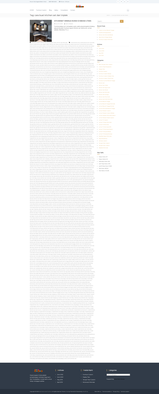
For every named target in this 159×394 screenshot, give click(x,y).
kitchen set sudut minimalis (48, 273)
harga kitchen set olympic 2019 (70, 158)
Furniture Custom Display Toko (106, 76)
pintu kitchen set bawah (57, 339)
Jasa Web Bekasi (119, 379)
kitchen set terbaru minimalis (72, 275)
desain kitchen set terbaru (47, 105)
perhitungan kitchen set (52, 337)
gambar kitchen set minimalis (52, 122)
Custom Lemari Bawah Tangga (106, 30)
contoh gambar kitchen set (72, 77)
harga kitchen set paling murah (86, 158)
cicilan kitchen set (90, 75)
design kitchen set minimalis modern (67, 106)
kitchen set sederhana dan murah (60, 270)
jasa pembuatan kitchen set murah (49, 183)
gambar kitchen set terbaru (66, 125)
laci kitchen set (57, 285)
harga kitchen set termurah (83, 162)
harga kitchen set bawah (36, 143)
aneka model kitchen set (36, 44)
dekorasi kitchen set (44, 96)
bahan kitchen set (34, 49)
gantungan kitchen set (57, 131)
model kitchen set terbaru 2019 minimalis (82, 325)
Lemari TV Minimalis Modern (106, 129)
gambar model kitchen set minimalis (58, 129)
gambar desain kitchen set (61, 113)
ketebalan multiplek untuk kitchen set (44, 190)
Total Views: (102, 168)
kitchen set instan (85, 224)
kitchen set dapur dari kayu (85, 211)
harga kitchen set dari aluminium (71, 146)
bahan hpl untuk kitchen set (58, 47)
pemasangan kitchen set (42, 336)
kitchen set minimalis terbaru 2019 (53, 256)
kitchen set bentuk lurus (36, 205)
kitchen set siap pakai (65, 271)
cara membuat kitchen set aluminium (58, 68)
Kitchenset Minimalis (89, 382)
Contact (72, 10)
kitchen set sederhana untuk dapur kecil (49, 271)
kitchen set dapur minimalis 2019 (82, 214)
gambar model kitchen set (88, 127)
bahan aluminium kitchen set (63, 44)
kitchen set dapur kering (77, 212)
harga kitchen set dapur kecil (63, 145)
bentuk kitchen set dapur (68, 56)
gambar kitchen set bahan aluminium (64, 117)
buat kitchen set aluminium (70, 63)
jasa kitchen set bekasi (55, 179)
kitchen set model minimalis (86, 257)
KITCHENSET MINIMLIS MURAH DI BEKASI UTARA (72, 21)
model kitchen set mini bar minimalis (82, 320)
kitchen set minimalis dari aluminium (74, 245)
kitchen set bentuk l (70, 204)
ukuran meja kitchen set (75, 351)
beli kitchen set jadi (47, 56)
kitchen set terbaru (34, 275)
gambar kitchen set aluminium (66, 115)
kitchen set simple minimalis (88, 271)
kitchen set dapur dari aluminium (69, 211)
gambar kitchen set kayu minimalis (66, 120)
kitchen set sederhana (46, 270)
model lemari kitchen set (83, 327)
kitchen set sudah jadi (35, 273)
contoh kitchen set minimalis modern (78, 84)
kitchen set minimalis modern (79, 252)
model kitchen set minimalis (37, 322)
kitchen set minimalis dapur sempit (55, 245)
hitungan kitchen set (37, 176)
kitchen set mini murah (82, 242)
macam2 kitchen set (35, 297)
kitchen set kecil (70, 230)
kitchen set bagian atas (52, 198)
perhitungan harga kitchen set (37, 337)
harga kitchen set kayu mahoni (68, 150)
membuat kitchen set (37, 301)
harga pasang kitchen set (74, 167)
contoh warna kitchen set (42, 91)
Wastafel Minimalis (103, 147)
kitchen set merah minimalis (69, 238)
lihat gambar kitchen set (79, 292)
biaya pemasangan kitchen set (78, 61)
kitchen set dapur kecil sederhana (62, 212)
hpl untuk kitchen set (48, 176)
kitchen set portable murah (36, 266)
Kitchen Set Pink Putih (104, 96)
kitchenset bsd (48, 283)
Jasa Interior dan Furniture (45, 391)
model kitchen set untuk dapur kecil (39, 327)
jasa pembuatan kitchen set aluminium (58, 181)
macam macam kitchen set (79, 294)
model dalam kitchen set (36, 306)
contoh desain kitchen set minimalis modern (54, 77)
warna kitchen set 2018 (37, 356)
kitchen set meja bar (72, 237)
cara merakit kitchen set (83, 73)
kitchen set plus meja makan (59, 264)
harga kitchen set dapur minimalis (79, 145)
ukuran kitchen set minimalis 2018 (80, 349)
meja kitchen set (40, 299)
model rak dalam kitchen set (64, 330)
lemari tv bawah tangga (54, 292)
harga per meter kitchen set (87, 171)
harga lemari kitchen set (50, 164)
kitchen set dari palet (45, 219)
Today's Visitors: (102, 159)
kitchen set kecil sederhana (48, 231)
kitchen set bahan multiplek (55, 200)
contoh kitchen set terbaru (47, 87)
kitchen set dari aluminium (73, 216)
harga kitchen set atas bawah (57, 141)
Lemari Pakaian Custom (105, 110)
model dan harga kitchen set (50, 306)
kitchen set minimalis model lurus (63, 252)
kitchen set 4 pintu (40, 191)
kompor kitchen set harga (46, 285)
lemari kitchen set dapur (36, 290)
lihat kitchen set (90, 292)
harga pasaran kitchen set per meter (58, 169)
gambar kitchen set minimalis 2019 (69, 122)
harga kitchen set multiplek (43, 158)
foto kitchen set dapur (88, 108)
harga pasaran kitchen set (42, 169)
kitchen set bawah (80, 200)
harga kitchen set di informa (86, 146)
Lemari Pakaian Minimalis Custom (107, 115)
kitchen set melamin (56, 238)
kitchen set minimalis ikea (60, 249)
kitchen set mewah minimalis (70, 240)
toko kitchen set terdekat (67, 344)
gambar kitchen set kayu (51, 120)
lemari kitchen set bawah (85, 289)
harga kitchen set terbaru (69, 162)
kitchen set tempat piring (77, 273)
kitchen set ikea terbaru (51, 224)
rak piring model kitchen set (66, 341)
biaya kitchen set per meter (37, 61)
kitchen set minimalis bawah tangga (66, 244)
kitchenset (32, 283)
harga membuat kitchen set (55, 165)
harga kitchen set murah (56, 158)
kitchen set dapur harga (36, 212)
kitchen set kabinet (63, 226)
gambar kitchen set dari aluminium (82, 119)
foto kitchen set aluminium (76, 108)
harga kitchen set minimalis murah (47, 157)
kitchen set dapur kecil (47, 212)
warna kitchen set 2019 (49, 356)
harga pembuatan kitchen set (75, 169)
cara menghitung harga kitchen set (51, 72)
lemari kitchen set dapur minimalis (51, 290)
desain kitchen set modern (83, 103)
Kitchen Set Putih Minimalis (72, 266)
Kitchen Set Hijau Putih (104, 87)
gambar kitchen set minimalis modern (41, 124)
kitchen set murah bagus (36, 263)
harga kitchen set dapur (49, 145)
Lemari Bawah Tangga (104, 101)
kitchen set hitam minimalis (86, 221)
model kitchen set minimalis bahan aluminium (55, 322)
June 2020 (101, 50)
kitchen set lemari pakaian (67, 235)
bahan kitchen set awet (60, 49)
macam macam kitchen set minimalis (52, 296)
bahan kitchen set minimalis (85, 49)
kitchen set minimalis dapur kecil (38, 245)
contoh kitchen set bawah (70, 80)
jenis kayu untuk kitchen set (50, 185)
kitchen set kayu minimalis (78, 228)
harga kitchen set (63, 136)
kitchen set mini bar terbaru (68, 242)
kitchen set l (79, 233)
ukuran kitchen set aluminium (49, 348)
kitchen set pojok (71, 264)
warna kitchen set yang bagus (56, 358)
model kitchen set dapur (45, 311)
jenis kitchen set (61, 185)
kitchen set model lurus (72, 257)
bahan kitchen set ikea (72, 49)
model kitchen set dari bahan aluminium (47, 313)
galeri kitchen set (69, 112)
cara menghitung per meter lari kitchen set (52, 73)
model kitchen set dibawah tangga (65, 315)
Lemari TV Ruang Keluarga (105, 134)
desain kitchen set (49, 98)
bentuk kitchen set (57, 56)
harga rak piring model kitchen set (50, 174)
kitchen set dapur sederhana (46, 216)
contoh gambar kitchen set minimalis (45, 79)
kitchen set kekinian (72, 231)
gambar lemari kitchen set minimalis (59, 127)
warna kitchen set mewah (75, 356)
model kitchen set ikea (80, 315)
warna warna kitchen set (70, 358)
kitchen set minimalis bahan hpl (49, 244)
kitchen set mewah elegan (56, 240)
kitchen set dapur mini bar (52, 214)
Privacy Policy (116, 391)
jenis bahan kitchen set (64, 183)
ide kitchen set (57, 176)
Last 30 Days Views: (104, 166)
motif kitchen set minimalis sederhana (67, 334)
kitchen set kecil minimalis (81, 230)
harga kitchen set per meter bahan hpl (54, 160)
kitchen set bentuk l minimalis (83, 204)
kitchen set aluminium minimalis (47, 193)
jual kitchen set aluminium (80, 185)
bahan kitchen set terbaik (49, 51)
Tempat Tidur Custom (104, 143)
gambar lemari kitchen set (42, 127)
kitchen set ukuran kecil (67, 277)
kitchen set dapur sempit (60, 216)
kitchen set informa (62, 224)
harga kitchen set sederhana (41, 162)
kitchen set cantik (39, 207)
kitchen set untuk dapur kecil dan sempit (64, 278)
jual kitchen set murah (67, 186)
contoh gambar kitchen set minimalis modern (66, 79)
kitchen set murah (88, 261)
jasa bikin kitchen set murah (63, 178)
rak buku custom (103, 140)
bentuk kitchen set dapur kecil (83, 56)
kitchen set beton (57, 205)
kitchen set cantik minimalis (51, 207)
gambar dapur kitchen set (48, 113)
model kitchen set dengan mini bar (47, 315)
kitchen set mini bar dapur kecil (37, 242)
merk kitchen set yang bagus (72, 304)
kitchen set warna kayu (45, 282)
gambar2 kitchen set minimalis (43, 131)
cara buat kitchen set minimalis (76, 66)
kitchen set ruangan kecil (61, 268)
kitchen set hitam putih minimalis (38, 223)
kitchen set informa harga (74, 224)
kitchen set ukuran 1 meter (39, 277)
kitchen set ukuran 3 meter (53, 277)
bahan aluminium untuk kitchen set (80, 44)
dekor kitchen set (34, 96)
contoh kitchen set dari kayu (85, 82)
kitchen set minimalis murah (68, 254)
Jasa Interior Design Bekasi (105, 37)
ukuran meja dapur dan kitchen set (59, 351)
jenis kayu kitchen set (37, 185)
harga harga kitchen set (72, 134)
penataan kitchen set (84, 336)
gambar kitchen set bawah (81, 117)
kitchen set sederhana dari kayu (77, 270)
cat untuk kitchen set (80, 75)
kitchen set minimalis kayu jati (53, 250)
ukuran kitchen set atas (63, 348)
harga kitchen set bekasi (49, 143)
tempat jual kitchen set (65, 342)
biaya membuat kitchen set (51, 61)
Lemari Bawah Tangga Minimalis (107, 103)
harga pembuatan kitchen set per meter (69, 171)
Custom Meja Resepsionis (105, 66)
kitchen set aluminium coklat (62, 191)
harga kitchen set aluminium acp (81, 138)
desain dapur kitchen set (71, 96)
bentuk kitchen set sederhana (48, 58)
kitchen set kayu (39, 228)
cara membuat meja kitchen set (51, 70)
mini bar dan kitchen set (86, 304)
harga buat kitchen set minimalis (40, 134)
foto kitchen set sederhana (84, 110)
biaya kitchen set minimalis (68, 60)
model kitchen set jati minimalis (41, 316)
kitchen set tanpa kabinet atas (62, 273)
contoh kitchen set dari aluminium (69, 82)
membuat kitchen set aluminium (51, 301)
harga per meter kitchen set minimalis (76, 172)
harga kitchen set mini (59, 152)
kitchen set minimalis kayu (38, 250)
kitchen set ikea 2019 (65, 223)
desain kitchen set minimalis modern (67, 103)
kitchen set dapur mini (39, 214)
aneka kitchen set (75, 42)
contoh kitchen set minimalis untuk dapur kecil (56, 86)
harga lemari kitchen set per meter (38, 165)
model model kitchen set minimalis (82, 329)
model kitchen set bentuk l (80, 310)
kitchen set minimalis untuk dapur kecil (72, 256)
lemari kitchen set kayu (66, 290)
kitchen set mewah (82, 238)
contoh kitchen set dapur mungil (52, 82)
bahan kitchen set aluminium (46, 49)
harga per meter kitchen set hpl (58, 172)
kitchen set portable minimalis (83, 264)
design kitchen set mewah (36, 106)
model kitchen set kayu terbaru (70, 318)
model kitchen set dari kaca (64, 313)
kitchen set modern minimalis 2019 (50, 261)
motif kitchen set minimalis (50, 334)
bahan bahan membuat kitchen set (48, 46)
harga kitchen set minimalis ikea (54, 155)
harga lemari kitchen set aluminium (66, 164)
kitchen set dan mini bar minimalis (77, 209)
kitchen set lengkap (79, 235)
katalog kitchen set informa (38, 188)
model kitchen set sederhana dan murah (47, 325)
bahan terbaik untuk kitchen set (80, 53)
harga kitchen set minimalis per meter (66, 157)
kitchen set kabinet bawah (75, 226)
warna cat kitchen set (50, 355)
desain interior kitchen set (84, 96)
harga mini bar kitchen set (43, 167)
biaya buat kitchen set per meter (43, 60)
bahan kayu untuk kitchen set (84, 47)
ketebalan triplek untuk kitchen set (63, 190)
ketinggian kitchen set (78, 190)
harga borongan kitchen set (77, 132)
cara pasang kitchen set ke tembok (53, 75)
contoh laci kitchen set (78, 87)
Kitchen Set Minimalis (62, 42)
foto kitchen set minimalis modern (51, 110)
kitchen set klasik (34, 233)
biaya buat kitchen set (73, 58)
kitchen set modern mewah (82, 259)
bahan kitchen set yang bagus (63, 51)
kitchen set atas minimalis (40, 198)
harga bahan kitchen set (81, 131)
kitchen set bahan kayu (41, 200)
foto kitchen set (65, 108)
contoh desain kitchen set (36, 77)
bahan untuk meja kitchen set (62, 54)
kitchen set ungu (77, 277)
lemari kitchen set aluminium (59, 289)
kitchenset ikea (57, 283)
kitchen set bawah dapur (42, 202)
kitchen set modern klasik (68, 259)
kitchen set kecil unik (61, 231)
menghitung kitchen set (45, 304)
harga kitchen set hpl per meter (67, 148)
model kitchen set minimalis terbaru (54, 323)
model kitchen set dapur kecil (59, 311)
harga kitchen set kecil (82, 150)
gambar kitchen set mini (82, 120)
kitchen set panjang (88, 263)
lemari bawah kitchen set (50, 287)
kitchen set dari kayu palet (83, 217)
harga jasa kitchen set (35, 136)
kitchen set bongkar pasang (78, 205)
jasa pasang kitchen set (78, 179)
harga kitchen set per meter (37, 160)
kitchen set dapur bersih (54, 211)
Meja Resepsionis (103, 138)
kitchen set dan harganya (82, 207)
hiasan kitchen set (76, 174)
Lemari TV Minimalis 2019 (105, 127)
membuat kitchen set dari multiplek (84, 301)
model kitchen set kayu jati (80, 316)
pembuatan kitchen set (72, 336)
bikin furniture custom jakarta (55, 63)
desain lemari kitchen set (72, 105)
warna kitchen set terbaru (41, 358)
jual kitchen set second (79, 186)
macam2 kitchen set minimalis (65, 297)
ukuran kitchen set (36, 348)
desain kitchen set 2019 (60, 98)
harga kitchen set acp (35, 138)
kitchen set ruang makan (85, 266)
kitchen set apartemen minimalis (76, 197)
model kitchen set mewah (65, 320)
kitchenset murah (86, 283)
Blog (50, 10)
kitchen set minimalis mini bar (46, 252)
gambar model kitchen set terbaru (76, 129)
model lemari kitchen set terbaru (52, 329)
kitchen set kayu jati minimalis (51, 228)
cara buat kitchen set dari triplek (60, 66)
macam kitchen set (34, 294)
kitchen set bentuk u (47, 205)
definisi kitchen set (88, 94)
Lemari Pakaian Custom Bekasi (106, 113)
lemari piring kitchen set (42, 292)
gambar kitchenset (78, 125)
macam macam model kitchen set (70, 296)
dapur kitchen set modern (47, 94)
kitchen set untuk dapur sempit (37, 280)
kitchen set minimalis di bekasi (62, 247)
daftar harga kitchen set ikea (74, 91)
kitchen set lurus (48, 237)
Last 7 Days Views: (103, 163)
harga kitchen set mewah (46, 152)
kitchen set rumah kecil (83, 268)
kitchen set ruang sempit (36, 268)
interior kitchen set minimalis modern (46, 178)
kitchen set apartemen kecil (60, 197)
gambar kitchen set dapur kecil (46, 119)
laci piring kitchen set (80, 285)
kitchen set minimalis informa (75, 249)
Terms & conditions (107, 391)
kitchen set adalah (50, 191)
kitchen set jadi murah (39, 226)
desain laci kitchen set (60, 105)
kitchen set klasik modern (59, 233)
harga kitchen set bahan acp (72, 141)
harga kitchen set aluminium (65, 138)
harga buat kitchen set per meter (57, 134)
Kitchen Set (43, 42)
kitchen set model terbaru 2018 (37, 259)
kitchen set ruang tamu (48, 268)
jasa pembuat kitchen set (42, 181)
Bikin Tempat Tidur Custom (105, 64)
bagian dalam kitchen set (49, 44)
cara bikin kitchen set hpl (76, 65)
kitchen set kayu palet (46, 230)
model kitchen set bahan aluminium (51, 310)
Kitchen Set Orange (104, 94)
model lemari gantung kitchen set (68, 327)
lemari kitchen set (47, 289)
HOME (32, 10)
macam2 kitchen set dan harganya (49, 297)
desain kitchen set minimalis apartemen (48, 103)
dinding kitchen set (40, 108)
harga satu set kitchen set (65, 174)
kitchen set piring (34, 264)
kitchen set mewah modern (86, 240)
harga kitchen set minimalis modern (72, 155)
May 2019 (101, 53)
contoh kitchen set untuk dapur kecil (63, 87)
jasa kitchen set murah (66, 179)
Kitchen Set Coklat (51, 42)
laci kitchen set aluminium (67, 285)
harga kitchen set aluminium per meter (74, 139)
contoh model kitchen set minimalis (58, 89)
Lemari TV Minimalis (104, 124)
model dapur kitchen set (83, 306)
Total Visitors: (102, 170)
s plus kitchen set (77, 341)
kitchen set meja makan (45, 238)
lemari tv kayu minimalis (67, 292)
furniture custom (36, 42)
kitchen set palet (78, 263)
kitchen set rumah (72, 268)
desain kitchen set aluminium (73, 98)
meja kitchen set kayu (50, 299)
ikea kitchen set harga (80, 176)
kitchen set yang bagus (70, 282)
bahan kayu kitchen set (71, 47)
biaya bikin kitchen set (61, 58)
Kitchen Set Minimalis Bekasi (106, 34)
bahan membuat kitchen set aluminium (46, 53)
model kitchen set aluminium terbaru (80, 308)
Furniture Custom (41, 10)
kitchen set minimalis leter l (81, 250)
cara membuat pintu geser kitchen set (69, 70)
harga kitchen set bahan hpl (87, 141)
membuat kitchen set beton (67, 301)
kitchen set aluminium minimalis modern (66, 193)
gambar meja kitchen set (74, 127)
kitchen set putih (48, 266)
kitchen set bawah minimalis (70, 202)
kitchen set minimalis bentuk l (83, 244)
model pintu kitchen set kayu (49, 330)
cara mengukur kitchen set (70, 73)
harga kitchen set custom (80, 143)
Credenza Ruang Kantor (105, 32)
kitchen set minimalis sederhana (84, 254)
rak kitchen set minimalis (36, 341)
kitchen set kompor (71, 233)
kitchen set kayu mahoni (65, 228)
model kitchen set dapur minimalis (75, 311)
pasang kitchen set (82, 334)
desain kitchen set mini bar (41, 101)
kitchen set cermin (63, 207)
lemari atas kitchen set (37, 287)
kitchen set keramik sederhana (85, 231)
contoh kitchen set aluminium (56, 80)
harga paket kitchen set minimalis (59, 167)
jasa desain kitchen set (86, 178)
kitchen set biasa (67, 205)
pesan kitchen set (77, 337)
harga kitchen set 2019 (73, 136)
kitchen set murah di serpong (50, 263)
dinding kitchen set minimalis (53, 108)
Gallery (56, 10)
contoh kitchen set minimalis (61, 84)
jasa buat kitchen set (76, 178)
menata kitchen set (67, 303)
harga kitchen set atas (44, 141)
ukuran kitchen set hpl (38, 349)
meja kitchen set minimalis (63, 299)
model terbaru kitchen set (65, 332)
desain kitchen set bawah (47, 99)
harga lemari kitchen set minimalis (84, 164)
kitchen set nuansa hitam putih (65, 263)
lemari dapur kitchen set (36, 289)
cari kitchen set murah (68, 75)
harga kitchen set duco (35, 148)
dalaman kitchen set (86, 92)
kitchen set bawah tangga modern (43, 204)
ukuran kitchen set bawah (75, 348)
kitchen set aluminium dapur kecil (78, 191)
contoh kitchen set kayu (36, 84)
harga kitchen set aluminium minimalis (54, 139)
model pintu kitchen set (36, 330)
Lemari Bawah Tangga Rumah (106, 106)
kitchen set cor (72, 207)
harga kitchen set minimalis (61, 153)
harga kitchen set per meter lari (72, 160)
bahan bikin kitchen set (84, 46)
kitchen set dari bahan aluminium (43, 217)
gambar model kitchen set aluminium (39, 129)
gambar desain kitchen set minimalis (78, 113)
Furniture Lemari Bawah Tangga (107, 80)
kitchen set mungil (63, 261)
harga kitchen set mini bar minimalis (45, 153)
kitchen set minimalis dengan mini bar (44, 247)
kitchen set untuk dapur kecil (46, 278)
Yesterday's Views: (103, 161)
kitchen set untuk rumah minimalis (54, 280)
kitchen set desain (69, 219)
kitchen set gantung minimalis (61, 221)
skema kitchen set (86, 341)
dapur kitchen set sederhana (61, 94)
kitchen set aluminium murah (63, 195)
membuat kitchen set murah (37, 303)
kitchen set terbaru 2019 (59, 275)
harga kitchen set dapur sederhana (53, 146)
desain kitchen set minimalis (74, 101)
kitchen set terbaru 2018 (46, 275)
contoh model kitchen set (42, 89)
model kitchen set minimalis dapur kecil (78, 322)
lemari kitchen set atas (73, 289)
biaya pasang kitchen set (65, 61)
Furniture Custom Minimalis (106, 39)
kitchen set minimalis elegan (77, 247)
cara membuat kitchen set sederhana (78, 68)
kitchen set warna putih (58, 282)
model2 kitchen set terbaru (36, 334)
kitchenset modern (76, 283)
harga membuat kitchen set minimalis (72, 165)
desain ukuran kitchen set (85, 105)
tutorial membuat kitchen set (46, 346)
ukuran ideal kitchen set (60, 346)
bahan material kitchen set (78, 51)
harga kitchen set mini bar (71, 152)
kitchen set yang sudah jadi (83, 282)
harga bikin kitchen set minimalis (44, 132)
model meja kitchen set (67, 329)
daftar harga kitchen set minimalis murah (44, 92)
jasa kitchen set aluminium (42, 179)
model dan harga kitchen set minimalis (67, 306)
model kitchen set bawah (67, 310)
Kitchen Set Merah (103, 90)
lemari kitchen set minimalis (80, 290)
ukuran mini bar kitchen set (39, 353)
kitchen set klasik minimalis (45, 233)
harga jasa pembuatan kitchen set (49, 136)
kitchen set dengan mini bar (58, 219)
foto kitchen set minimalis (36, 110)
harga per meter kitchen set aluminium (40, 172)
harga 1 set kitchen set (69, 131)
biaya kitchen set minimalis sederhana (84, 60)
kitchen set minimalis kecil (67, 250)
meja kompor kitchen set (76, 299)
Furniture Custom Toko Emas (106, 78)
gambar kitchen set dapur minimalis (64, 119)
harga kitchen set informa (81, 148)
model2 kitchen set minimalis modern (81, 332)
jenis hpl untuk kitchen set (77, 183)
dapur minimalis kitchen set (76, 94)
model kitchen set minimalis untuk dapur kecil (75, 323)
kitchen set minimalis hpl (47, 249)
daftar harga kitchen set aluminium (57, 91)
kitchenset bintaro (40, 283)
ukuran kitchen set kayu (51, 349)
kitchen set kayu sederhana (59, 230)
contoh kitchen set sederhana (76, 86)
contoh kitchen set (43, 80)
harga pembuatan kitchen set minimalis (48, 171)
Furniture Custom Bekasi (46, 112)
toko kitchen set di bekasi (54, 344)
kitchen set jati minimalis (52, 226)
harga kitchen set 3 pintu (85, 136)
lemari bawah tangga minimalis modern (67, 287)
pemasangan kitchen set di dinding (57, 336)
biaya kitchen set (56, 60)
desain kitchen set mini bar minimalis (57, 101)
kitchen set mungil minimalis (76, 261)
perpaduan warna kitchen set (65, 337)
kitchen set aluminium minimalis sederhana (45, 195)
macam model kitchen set (86, 296)
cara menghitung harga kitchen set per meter (71, 72)
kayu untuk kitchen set (60, 188)
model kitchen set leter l (40, 320)
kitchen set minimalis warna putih (45, 257)
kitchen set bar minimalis (68, 200)
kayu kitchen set (50, 188)
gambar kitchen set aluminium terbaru (45, 117)
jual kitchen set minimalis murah (53, 186)
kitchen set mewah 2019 (43, 240)
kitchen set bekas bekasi (59, 204)
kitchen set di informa (80, 219)
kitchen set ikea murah (39, 224)
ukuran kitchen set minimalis (65, 349)
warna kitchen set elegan (62, 356)
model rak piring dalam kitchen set (80, 330)
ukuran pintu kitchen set (70, 353)
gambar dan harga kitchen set (82, 112)
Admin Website (69, 23)
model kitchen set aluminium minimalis (60, 308)
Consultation (64, 10)
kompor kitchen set (34, 285)
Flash (67, 391)
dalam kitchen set (75, 92)
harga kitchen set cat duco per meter (64, 143)
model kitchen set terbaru (64, 325)
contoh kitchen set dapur (83, 80)
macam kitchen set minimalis (64, 294)
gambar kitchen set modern (78, 124)
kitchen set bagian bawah (65, 198)
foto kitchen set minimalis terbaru (69, 110)
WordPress (85, 391)
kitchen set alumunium (47, 197)
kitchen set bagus (76, 198)
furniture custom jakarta (59, 112)
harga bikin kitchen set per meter (61, 132)
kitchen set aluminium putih (79, 195)
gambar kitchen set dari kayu (37, 120)
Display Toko (102, 69)
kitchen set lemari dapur (54, 235)
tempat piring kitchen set (78, 342)
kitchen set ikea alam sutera (78, 223)
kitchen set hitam (74, 221)
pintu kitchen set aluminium (43, 339)
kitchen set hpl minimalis (53, 223)
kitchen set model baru (60, 257)
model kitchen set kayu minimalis (53, 318)
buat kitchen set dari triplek (84, 63)
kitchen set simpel (75, 271)
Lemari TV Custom (103, 120)
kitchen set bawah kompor (55, 202)
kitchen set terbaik (88, 273)
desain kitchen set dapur (60, 99)
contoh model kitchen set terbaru (75, 89)
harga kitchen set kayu (54, 150)
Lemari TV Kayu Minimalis (105, 122)
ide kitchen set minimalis (68, 176)
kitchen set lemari (43, 235)
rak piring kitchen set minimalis (50, 341)
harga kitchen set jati (43, 150)
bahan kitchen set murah (36, 51)
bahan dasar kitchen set (44, 47)
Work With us (98, 391)
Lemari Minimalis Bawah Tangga (107, 108)
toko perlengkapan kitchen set (82, 344)
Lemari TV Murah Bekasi (105, 131)
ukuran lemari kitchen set (44, 351)
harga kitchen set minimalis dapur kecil (78, 153)
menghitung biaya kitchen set (79, 303)
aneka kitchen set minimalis (87, 42)
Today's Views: (102, 156)
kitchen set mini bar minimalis (53, 242)
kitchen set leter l (89, 235)
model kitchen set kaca (55, 316)
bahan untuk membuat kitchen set (79, 54)
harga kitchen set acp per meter (49, 138)
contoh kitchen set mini (48, 84)
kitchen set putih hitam (59, 266)
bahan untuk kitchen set (49, 54)
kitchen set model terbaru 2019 (53, 259)
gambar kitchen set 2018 (52, 115)
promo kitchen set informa (86, 339)
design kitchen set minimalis (51, 106)
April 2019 (101, 55)
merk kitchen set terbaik (58, 304)
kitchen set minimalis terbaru (37, 256)
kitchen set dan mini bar (63, 209)
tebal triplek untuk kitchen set (51, 342)
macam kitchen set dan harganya (48, 294)
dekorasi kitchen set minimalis (56, 96)
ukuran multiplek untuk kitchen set (55, 353)
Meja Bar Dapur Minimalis (105, 136)
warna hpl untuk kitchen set (79, 355)
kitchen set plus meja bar (45, 264)
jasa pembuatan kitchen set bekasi (77, 181)
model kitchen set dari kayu (79, 313)
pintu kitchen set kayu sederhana (71, 339)
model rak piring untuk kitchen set (49, 332)
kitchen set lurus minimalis (59, 237)
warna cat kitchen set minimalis (63, 355)
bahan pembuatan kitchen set (63, 53)
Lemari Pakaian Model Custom (106, 117)
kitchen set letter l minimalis (37, 237)
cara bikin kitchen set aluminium (48, 65)
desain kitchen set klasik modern (75, 99)
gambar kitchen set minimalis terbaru (61, 124)
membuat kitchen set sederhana (53, 303)
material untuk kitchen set (80, 297)
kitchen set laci (86, 233)
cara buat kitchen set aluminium (43, 66)
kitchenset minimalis (66, 283)
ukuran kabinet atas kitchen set (74, 346)
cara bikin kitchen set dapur (63, 65)
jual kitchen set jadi (40, 186)
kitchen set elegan (38, 221)
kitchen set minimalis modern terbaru (51, 254)
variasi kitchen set (39, 355)
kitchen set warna (68, 280)
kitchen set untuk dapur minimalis (83, 278)
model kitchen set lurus (53, 320)
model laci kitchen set (53, 327)
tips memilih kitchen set (42, 344)
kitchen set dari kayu (71, 217)
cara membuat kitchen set (42, 68)
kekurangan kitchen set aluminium (75, 188)
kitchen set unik (86, 277)
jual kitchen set (69, 185)
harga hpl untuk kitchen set (85, 134)
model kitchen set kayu (68, 316)
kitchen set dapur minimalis (66, 214)
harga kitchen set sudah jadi (56, 162)
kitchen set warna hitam (79, 280)
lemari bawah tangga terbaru (84, 287)
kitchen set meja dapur (83, 237)
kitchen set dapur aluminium (40, 211)
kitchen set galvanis (49, 221)
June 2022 (101, 48)
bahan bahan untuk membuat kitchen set (67, 46)
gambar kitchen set (41, 115)
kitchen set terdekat (85, 275)
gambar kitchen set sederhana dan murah (47, 125)
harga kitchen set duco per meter (50, 148)
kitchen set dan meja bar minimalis (47, 209)
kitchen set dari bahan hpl (59, 217)
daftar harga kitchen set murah (63, 92)
